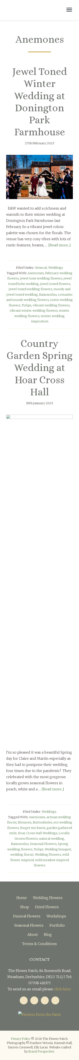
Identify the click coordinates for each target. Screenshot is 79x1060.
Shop (24, 907)
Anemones (35, 273)
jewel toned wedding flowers (30, 289)
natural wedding (51, 839)
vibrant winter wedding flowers (34, 311)
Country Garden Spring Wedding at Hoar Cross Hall (39, 368)
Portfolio (57, 925)
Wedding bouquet (58, 849)
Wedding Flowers (48, 855)
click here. (62, 989)
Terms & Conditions (39, 944)
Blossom (25, 822)
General (41, 268)
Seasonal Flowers (43, 844)
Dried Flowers (47, 907)
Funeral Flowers (26, 916)
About (32, 934)
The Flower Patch (30, 10)
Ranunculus (48, 295)
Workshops (56, 916)
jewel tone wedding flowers (41, 278)
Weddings (55, 268)
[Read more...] (59, 245)
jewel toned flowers (55, 284)
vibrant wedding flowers (51, 305)
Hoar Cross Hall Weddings (37, 833)
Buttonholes (42, 822)
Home (21, 898)
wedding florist (22, 855)
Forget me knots (32, 828)
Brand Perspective (41, 1051)
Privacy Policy (20, 1039)
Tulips (26, 305)
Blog (48, 934)
